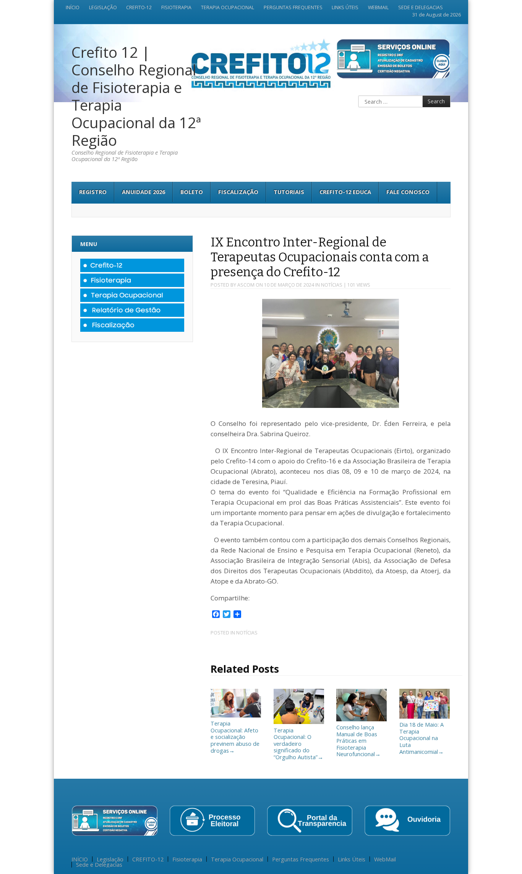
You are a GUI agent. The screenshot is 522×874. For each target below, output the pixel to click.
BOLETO (191, 192)
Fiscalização (238, 192)
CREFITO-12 (139, 7)
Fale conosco (408, 192)
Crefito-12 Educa (345, 192)
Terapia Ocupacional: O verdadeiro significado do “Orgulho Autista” (298, 743)
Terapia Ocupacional (227, 7)
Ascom (246, 285)
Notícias (331, 285)
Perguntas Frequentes (293, 7)
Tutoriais (289, 192)
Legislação (103, 7)
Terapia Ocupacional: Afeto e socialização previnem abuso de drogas (235, 736)
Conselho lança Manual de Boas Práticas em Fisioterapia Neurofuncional (358, 740)
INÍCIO (72, 7)
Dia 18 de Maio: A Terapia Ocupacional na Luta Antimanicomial (421, 738)
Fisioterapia (176, 7)
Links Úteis (345, 7)
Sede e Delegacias (420, 7)
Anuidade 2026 (143, 192)
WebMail (378, 7)
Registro (93, 192)
